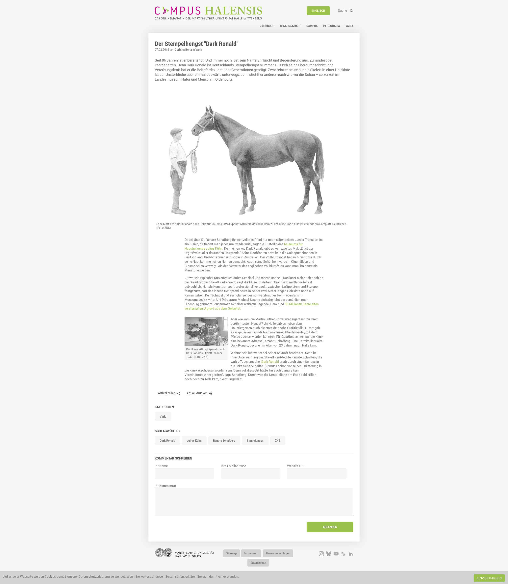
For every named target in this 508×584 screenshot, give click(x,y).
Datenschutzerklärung (94, 576)
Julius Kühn (194, 440)
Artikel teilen (166, 393)
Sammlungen (255, 440)
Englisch (318, 11)
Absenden (330, 527)
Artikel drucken (197, 393)
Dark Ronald (270, 361)
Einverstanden (489, 578)
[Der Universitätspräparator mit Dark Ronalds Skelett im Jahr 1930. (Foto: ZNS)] (206, 331)
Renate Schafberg (224, 440)
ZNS (277, 440)
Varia (198, 49)
